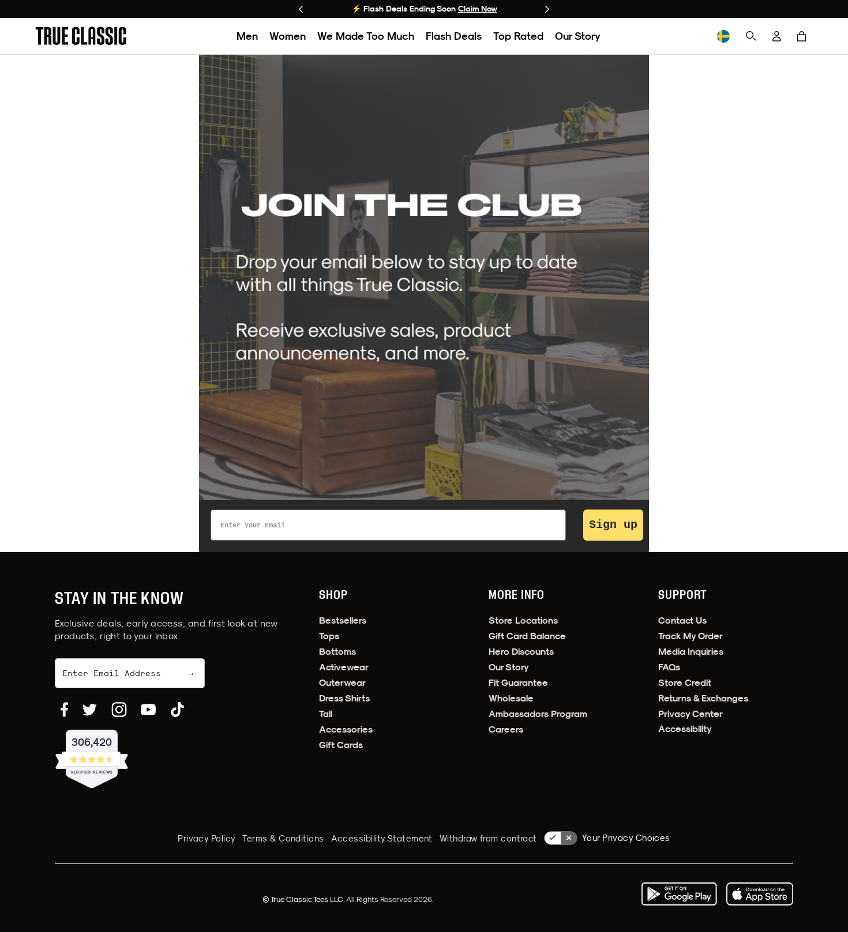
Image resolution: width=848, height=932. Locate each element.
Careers (506, 729)
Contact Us (682, 620)
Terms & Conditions (283, 838)
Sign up (613, 524)
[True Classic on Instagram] (119, 709)
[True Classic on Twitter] (89, 709)
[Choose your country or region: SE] (723, 36)
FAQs (669, 667)
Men (247, 36)
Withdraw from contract (488, 838)
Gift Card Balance (527, 636)
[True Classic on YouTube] (148, 709)
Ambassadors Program (538, 714)
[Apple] (759, 893)
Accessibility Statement (382, 838)
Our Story (578, 36)
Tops (329, 636)
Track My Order (690, 636)
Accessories (346, 729)
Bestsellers (342, 620)
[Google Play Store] (678, 893)
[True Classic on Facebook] (64, 709)
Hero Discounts (521, 652)
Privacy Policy (206, 838)
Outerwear (342, 683)
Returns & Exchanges (703, 698)
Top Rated (518, 36)
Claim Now (477, 9)
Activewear (344, 667)
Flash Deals (454, 36)
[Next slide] (547, 9)
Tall (325, 714)
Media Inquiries (690, 652)
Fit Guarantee (518, 683)
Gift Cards (341, 745)
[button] (801, 36)
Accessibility (685, 729)
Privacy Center (690, 714)
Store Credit (684, 683)
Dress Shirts (344, 698)
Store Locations (523, 620)
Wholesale (511, 698)
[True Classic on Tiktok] (177, 709)
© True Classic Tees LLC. (304, 899)
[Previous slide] (301, 9)
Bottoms (337, 652)
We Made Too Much (365, 36)
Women (287, 36)
